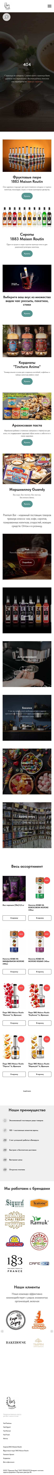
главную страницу (35, 759)
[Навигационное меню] (49, 6)
